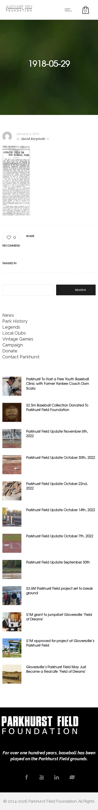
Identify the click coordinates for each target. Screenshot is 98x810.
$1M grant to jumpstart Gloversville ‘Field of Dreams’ (59, 616)
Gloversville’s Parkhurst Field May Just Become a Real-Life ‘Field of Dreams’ (56, 669)
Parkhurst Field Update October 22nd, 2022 (57, 485)
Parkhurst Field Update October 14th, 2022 (60, 509)
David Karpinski (33, 139)
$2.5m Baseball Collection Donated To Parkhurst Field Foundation (57, 407)
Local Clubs (14, 333)
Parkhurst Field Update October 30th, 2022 (60, 457)
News (8, 315)
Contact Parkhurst (20, 356)
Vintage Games (17, 338)
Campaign (12, 344)
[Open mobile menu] (69, 10)
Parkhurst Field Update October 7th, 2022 (59, 535)
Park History (15, 321)
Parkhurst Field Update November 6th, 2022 (57, 433)
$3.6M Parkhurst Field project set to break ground (59, 590)
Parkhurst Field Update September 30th (58, 562)
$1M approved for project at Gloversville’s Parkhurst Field (60, 642)
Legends (11, 327)
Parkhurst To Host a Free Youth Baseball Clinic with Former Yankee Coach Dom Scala (57, 383)
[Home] (19, 9)
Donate (9, 350)
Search (80, 289)
